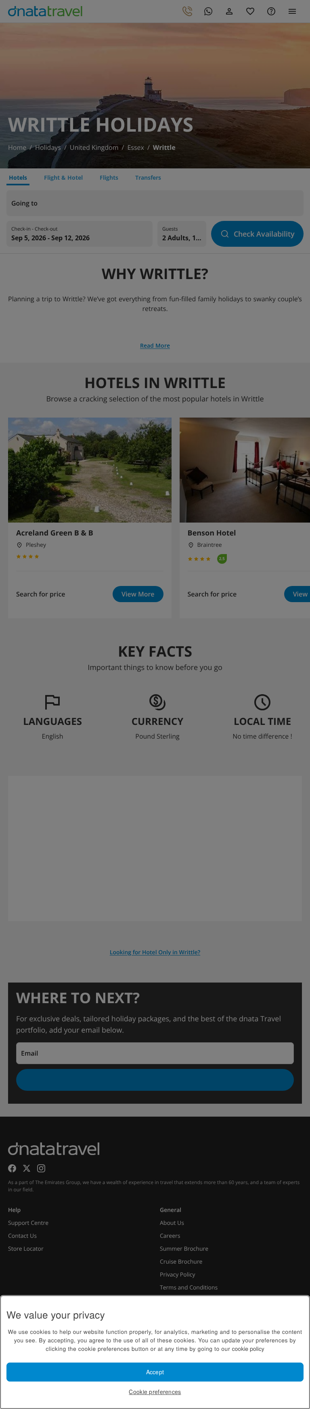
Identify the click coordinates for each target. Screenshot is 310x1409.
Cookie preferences (155, 1392)
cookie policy (248, 1348)
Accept (155, 1372)
